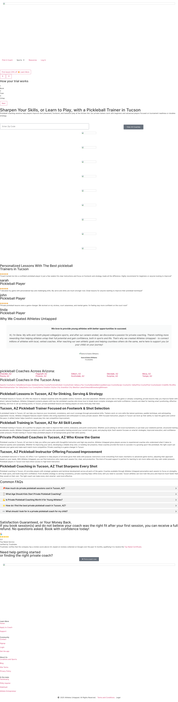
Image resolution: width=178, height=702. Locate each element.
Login (2, 647)
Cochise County (43, 385)
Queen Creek (161, 385)
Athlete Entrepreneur (8, 691)
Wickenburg (95, 387)
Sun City (50, 387)
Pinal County (151, 385)
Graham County (63, 385)
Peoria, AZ (4, 376)
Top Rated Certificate (132, 547)
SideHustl (3, 687)
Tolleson (87, 387)
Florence (53, 385)
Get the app (4, 651)
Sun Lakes (80, 387)
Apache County (6, 385)
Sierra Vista (42, 387)
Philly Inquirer (5, 683)
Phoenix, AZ (41, 376)
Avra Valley (16, 385)
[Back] (3, 76)
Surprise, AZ (112, 376)
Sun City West (71, 387)
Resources (33, 60)
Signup (2, 643)
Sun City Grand (60, 387)
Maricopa (99, 385)
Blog (2, 663)
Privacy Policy (5, 671)
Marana (93, 385)
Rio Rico (169, 385)
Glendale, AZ (112, 374)
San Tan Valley (17, 387)
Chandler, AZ (6, 374)
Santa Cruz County (30, 387)
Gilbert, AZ (76, 374)
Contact (3, 639)
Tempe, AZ (147, 376)
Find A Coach (7, 60)
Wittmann (103, 387)
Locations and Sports (8, 659)
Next (3, 103)
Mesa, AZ (146, 374)
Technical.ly (4, 679)
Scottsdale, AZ (77, 376)
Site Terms (4, 667)
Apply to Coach (6, 627)
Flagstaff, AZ (41, 374)
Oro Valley (132, 385)
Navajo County (122, 385)
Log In (43, 60)
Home (2, 623)
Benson (23, 385)
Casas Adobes (31, 385)
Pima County (141, 385)
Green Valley (74, 385)
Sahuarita (8, 387)
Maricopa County (110, 385)
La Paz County (84, 385)
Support (3, 631)
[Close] (9, 76)
